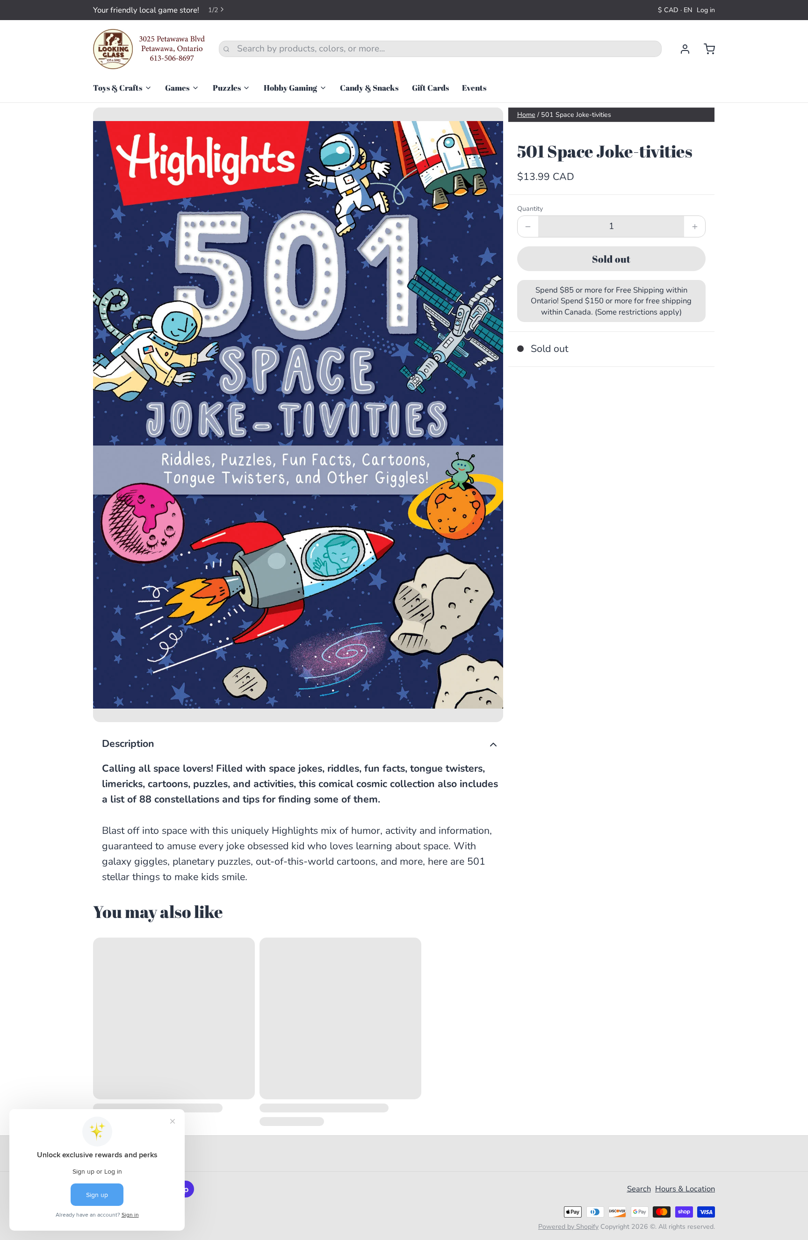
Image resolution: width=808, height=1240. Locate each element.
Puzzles (227, 87)
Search (639, 1188)
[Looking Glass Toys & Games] (149, 49)
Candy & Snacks (369, 87)
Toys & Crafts (117, 87)
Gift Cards (430, 87)
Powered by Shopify (568, 1226)
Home (526, 114)
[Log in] (681, 49)
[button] (611, 258)
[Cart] (705, 49)
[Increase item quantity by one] (694, 226)
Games (177, 87)
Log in (706, 10)
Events (474, 87)
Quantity (530, 209)
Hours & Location (685, 1188)
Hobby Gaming (290, 87)
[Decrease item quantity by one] (528, 226)
